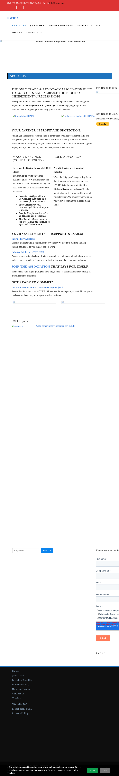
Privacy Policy (20, 713)
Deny (105, 770)
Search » (47, 550)
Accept (92, 770)
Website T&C (19, 704)
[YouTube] (17, 8)
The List (17, 32)
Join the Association (31, 266)
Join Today (37, 25)
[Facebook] (9, 8)
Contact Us (34, 32)
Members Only (20, 684)
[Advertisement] (59, 737)
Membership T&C (22, 709)
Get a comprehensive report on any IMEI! (55, 326)
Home (15, 671)
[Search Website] (22, 8)
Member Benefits (60, 25)
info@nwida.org (56, 3)
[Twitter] (13, 8)
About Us (18, 25)
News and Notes (88, 25)
